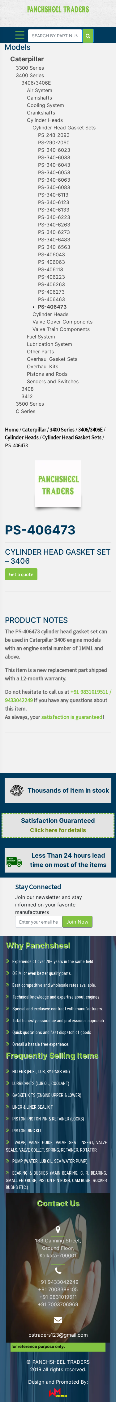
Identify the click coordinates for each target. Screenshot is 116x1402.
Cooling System (45, 105)
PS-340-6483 (54, 239)
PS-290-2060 (54, 142)
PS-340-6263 (54, 224)
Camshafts (39, 98)
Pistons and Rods (47, 374)
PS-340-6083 (54, 187)
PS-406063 (51, 262)
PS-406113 (50, 269)
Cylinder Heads (45, 120)
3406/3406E (36, 83)
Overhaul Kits (42, 366)
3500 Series (30, 404)
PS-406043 (51, 254)
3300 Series (30, 68)
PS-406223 (51, 277)
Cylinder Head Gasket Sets (64, 127)
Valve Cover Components (62, 322)
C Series (25, 411)
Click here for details (58, 830)
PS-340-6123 (53, 202)
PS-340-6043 (54, 165)
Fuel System (41, 336)
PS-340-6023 (54, 150)
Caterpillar (27, 59)
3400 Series (30, 75)
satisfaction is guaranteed (71, 716)
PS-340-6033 (54, 157)
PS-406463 (51, 299)
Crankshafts (41, 112)
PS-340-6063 (54, 180)
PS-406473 (52, 307)
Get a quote (21, 574)
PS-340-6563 (54, 247)
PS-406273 (51, 292)
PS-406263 (51, 284)
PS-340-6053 (54, 172)
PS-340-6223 (54, 217)
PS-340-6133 (53, 210)
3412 (27, 396)
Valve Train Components (61, 329)
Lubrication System (49, 344)
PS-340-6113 (53, 195)
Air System (39, 90)
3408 (27, 389)
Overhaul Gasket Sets (52, 359)
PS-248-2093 (54, 135)
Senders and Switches (53, 381)
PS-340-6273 (54, 232)
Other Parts (40, 351)
